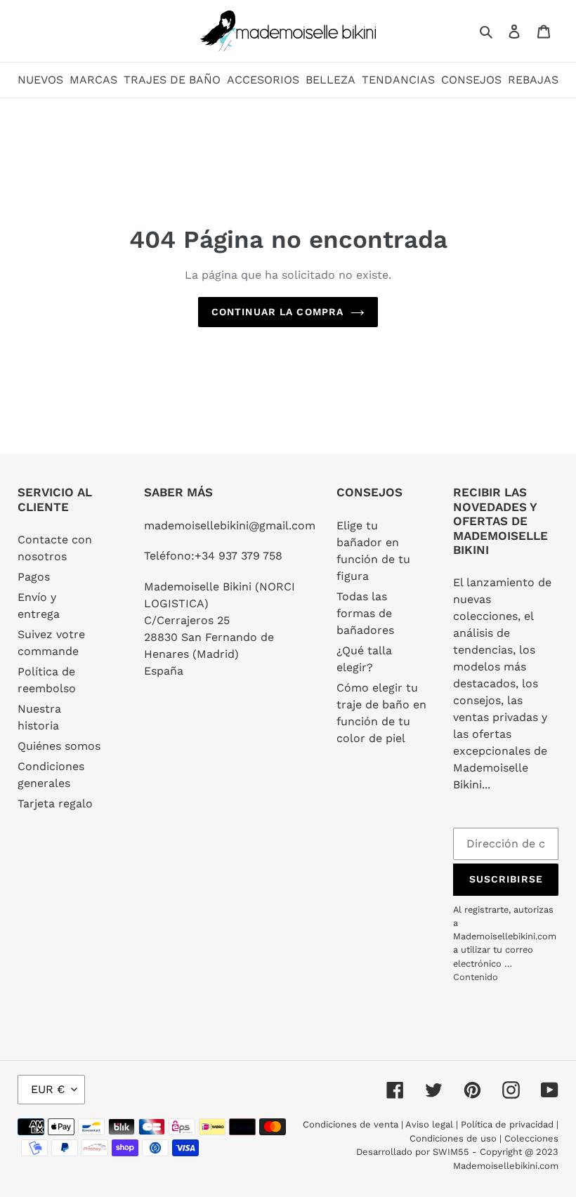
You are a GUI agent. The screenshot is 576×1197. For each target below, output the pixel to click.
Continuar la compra (277, 311)
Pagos (34, 576)
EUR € (48, 1089)
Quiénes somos (59, 746)
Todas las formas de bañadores (365, 613)
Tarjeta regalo (55, 803)
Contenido (475, 977)
